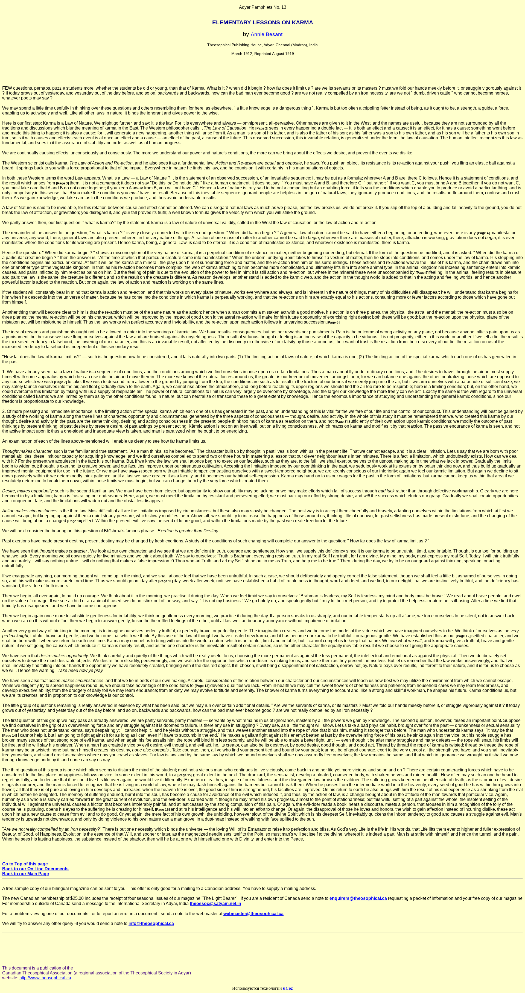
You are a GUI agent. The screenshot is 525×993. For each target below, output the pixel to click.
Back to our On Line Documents (35, 868)
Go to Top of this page (25, 864)
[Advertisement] (262, 73)
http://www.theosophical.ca (45, 978)
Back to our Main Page (25, 873)
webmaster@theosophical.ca (253, 913)
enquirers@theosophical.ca (358, 898)
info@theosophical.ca (151, 923)
